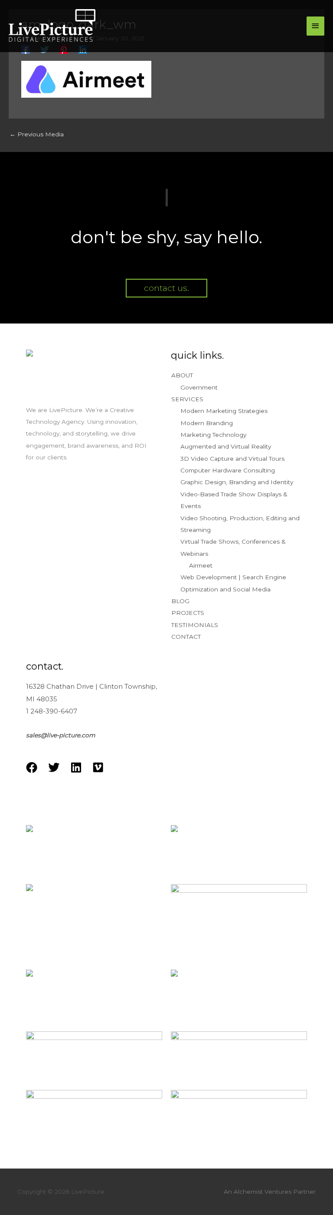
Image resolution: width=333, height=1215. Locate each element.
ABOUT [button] (182, 375)
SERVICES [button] (187, 399)
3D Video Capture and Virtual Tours (232, 458)
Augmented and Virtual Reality (225, 446)
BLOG (180, 601)
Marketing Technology (213, 434)
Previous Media (37, 134)
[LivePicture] (52, 26)
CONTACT (186, 636)
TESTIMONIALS (194, 624)
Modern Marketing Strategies (224, 410)
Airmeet (200, 565)
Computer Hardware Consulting (227, 470)
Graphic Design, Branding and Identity (236, 482)
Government (199, 387)
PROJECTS (187, 612)
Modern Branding (206, 422)
